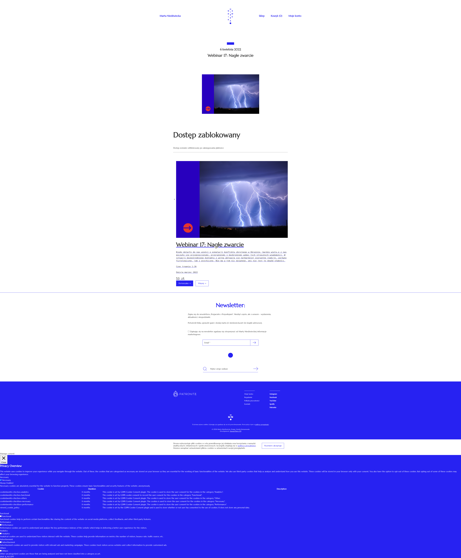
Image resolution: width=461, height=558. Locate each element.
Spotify (272, 404)
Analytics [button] (4, 530)
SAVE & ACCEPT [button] (7, 556)
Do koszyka (183, 283)
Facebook (273, 397)
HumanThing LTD (235, 431)
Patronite (273, 407)
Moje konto (294, 15)
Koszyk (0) (276, 15)
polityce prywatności (262, 424)
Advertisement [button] (6, 539)
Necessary (6, 480)
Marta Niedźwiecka (170, 15)
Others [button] (3, 548)
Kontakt (247, 404)
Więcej (201, 283)
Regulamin (248, 397)
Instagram (273, 394)
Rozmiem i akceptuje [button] (273, 445)
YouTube (273, 401)
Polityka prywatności (251, 401)
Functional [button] (4, 513)
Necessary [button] (4, 477)
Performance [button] (5, 522)
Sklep (262, 15)
